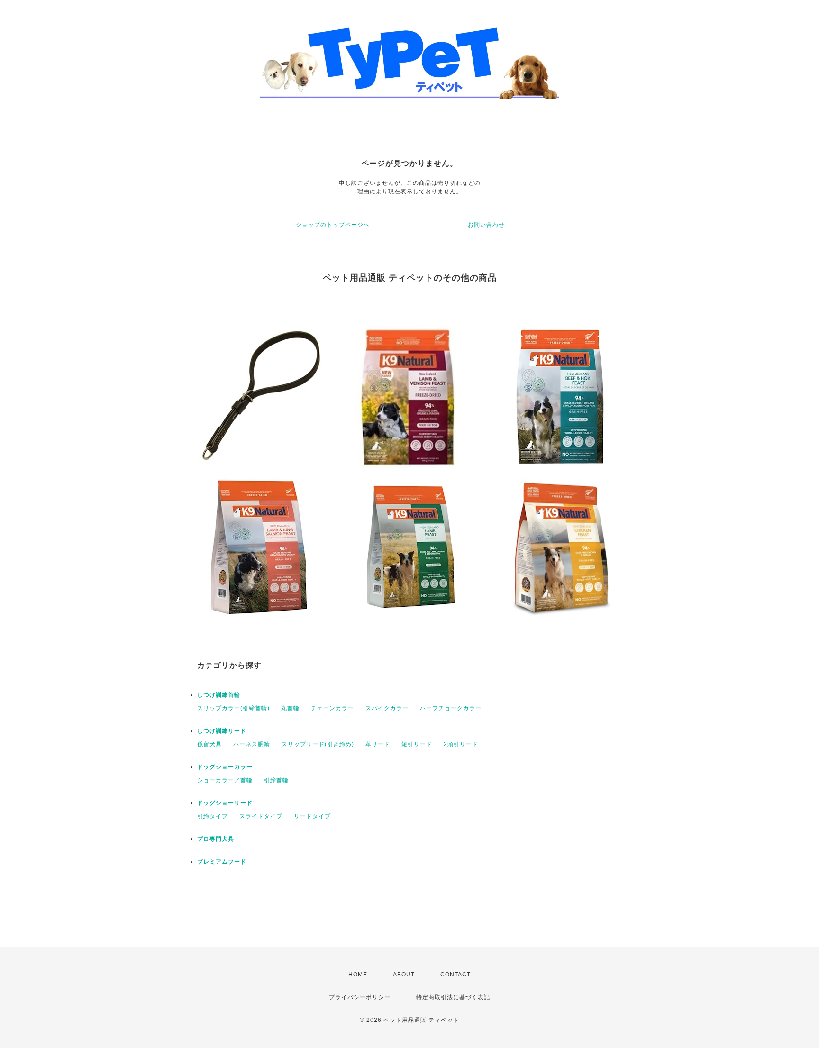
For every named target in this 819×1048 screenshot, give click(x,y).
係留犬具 (209, 744)
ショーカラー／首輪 (225, 780)
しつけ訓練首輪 (218, 695)
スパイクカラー (387, 708)
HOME (357, 974)
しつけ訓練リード (221, 731)
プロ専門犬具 (215, 839)
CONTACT (455, 974)
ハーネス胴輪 (251, 744)
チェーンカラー (332, 708)
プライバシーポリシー (360, 997)
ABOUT (404, 974)
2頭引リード (461, 744)
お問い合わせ (486, 224)
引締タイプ (212, 816)
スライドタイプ (260, 816)
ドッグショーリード (225, 803)
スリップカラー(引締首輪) (233, 708)
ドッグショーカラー (225, 767)
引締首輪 (276, 780)
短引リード (416, 744)
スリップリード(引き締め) (318, 744)
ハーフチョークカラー (451, 708)
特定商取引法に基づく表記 (453, 997)
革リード (377, 744)
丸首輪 (290, 708)
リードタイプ (312, 816)
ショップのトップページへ (333, 224)
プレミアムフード (221, 861)
